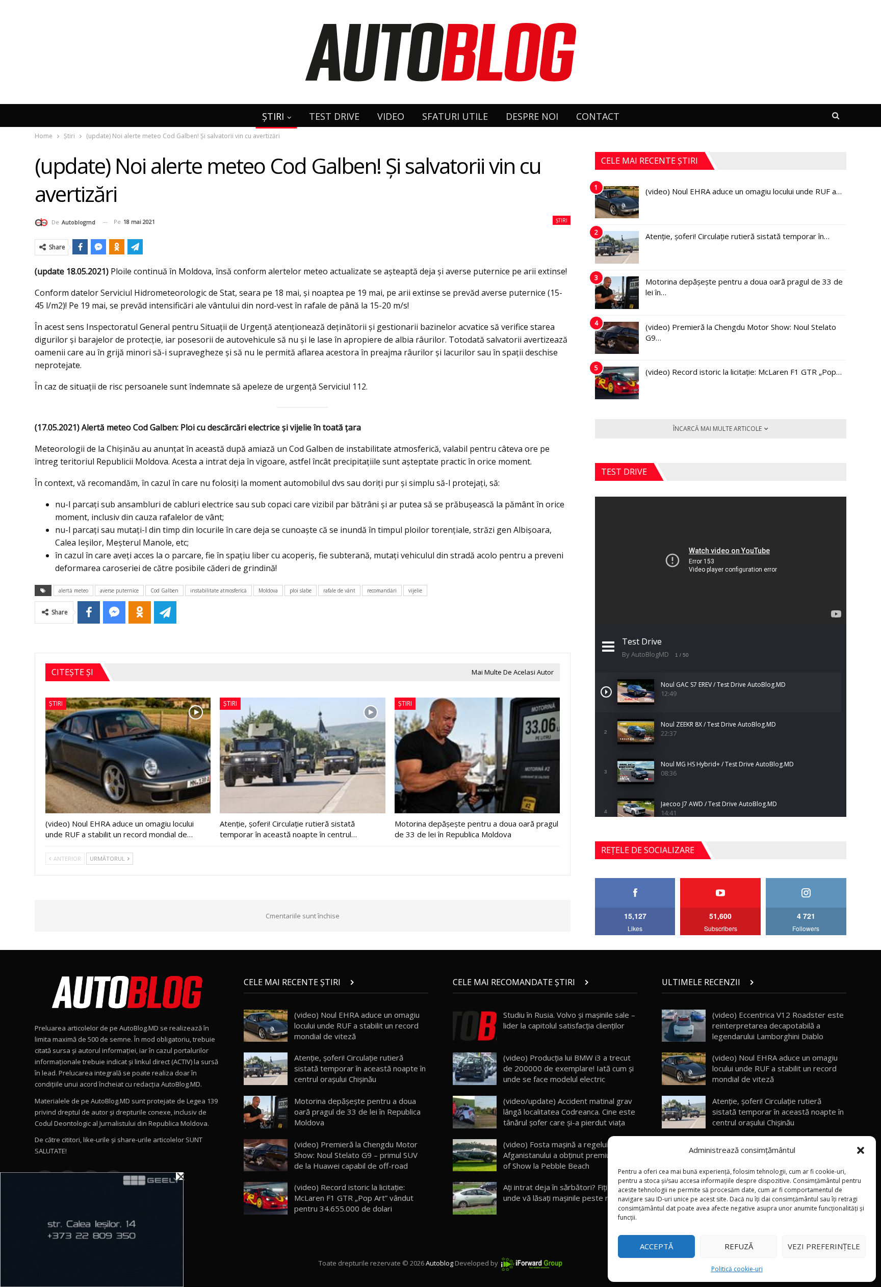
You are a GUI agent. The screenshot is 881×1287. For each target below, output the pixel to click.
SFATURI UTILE (455, 116)
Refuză (738, 1246)
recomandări (382, 590)
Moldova (268, 590)
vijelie (415, 590)
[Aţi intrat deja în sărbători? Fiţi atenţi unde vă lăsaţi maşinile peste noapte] (475, 1198)
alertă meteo (73, 590)
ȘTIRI (273, 116)
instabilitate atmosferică (218, 590)
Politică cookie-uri (737, 1269)
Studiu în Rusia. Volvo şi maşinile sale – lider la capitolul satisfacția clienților (569, 1020)
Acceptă (656, 1246)
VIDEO (390, 116)
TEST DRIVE (334, 116)
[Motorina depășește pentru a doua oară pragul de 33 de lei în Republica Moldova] (477, 755)
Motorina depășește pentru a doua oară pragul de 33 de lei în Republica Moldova (357, 1111)
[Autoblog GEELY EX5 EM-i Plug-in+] (92, 1228)
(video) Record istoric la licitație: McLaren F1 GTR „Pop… (743, 372)
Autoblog (439, 1263)
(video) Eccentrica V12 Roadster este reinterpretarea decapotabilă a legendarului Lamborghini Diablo (778, 1025)
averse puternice (119, 590)
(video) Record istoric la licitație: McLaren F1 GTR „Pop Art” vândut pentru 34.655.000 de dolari (353, 1198)
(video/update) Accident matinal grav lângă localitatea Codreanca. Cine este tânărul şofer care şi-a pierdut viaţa (569, 1111)
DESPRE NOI (532, 116)
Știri (561, 220)
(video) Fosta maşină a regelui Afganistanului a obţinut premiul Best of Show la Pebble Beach (567, 1155)
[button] (861, 1150)
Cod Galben (164, 590)
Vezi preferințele (824, 1246)
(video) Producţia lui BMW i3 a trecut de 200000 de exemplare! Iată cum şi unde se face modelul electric (568, 1068)
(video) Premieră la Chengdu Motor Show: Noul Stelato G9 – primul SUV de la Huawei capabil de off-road (356, 1155)
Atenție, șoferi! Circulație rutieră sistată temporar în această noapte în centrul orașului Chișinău (360, 1068)
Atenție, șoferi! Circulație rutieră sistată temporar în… (737, 236)
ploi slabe (301, 590)
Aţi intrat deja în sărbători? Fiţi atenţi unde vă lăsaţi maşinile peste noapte (566, 1192)
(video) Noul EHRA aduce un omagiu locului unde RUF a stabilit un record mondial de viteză (357, 1025)
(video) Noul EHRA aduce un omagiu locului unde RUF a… (743, 191)
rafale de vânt (339, 590)
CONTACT (597, 116)
